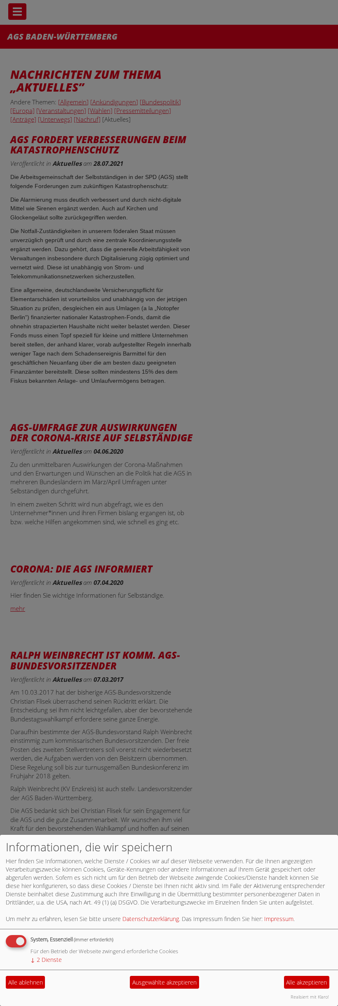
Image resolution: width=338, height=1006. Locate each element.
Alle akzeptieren (306, 982)
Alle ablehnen (25, 982)
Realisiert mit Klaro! (310, 997)
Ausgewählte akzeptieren (164, 982)
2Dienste (46, 960)
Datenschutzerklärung (150, 919)
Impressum (278, 919)
